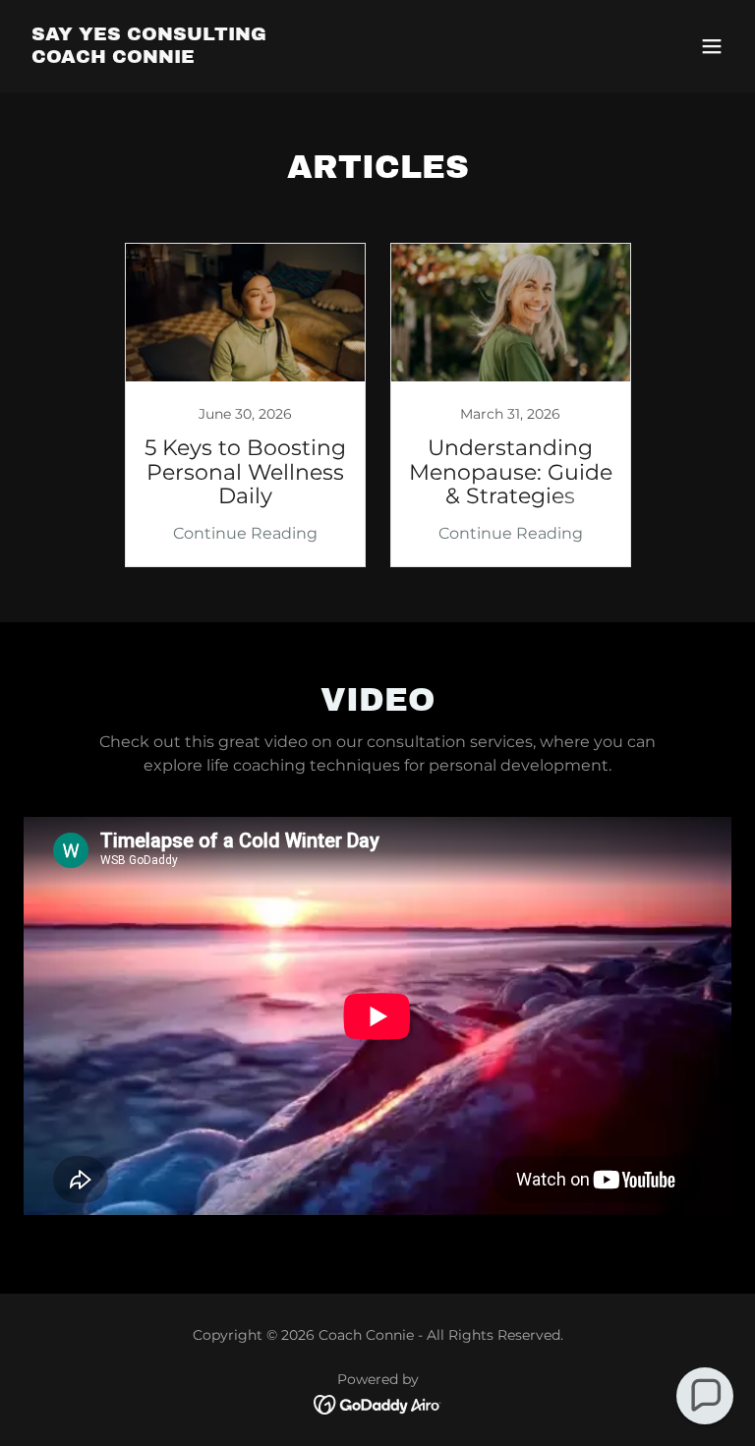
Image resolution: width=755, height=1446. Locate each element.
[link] (148, 57)
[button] (711, 46)
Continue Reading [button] (245, 533)
